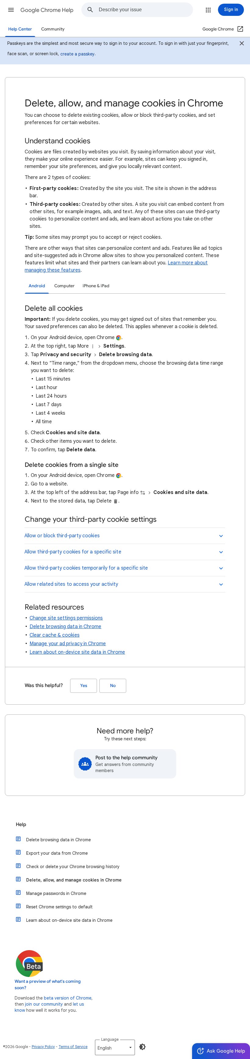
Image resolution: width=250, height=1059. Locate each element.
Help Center (20, 29)
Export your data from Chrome (57, 853)
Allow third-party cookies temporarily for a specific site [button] (86, 568)
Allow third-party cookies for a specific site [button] (72, 552)
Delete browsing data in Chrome (65, 627)
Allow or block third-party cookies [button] (62, 536)
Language (110, 1039)
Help (21, 824)
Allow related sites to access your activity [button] (71, 584)
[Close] (241, 44)
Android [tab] (37, 285)
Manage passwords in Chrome (56, 893)
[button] (11, 9)
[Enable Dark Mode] (142, 1046)
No (113, 685)
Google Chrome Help (46, 10)
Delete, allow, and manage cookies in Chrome (74, 880)
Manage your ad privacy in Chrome (68, 644)
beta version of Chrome (67, 998)
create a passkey (77, 54)
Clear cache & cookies (55, 635)
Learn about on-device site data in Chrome (77, 652)
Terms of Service (73, 1046)
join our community (44, 1004)
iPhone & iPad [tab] (96, 285)
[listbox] (115, 1047)
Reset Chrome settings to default (59, 907)
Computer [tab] (64, 285)
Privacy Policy (43, 1046)
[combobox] (146, 10)
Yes (83, 685)
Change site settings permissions (66, 618)
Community (53, 29)
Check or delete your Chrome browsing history (73, 866)
